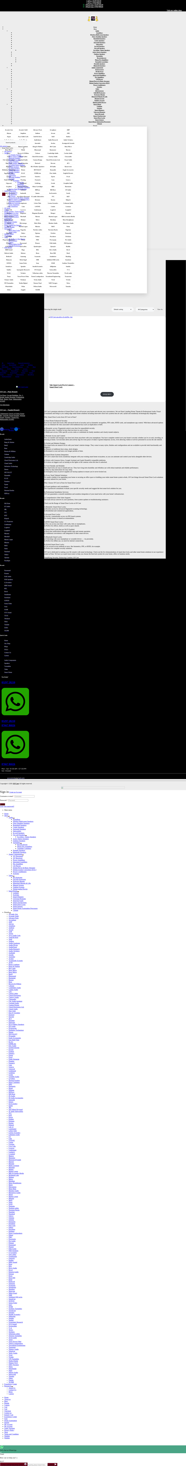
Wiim (10, 1370)
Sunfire (11, 1320)
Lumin (11, 1142)
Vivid (10, 1355)
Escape (11, 1049)
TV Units (7, 342)
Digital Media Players (15, 244)
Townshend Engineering (17, 1345)
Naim (10, 1202)
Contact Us (12, 1390)
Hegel (11, 1088)
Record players (22, 845)
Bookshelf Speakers (15, 160)
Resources (7, 1386)
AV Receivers (13, 194)
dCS (10, 1019)
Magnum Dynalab (15, 1160)
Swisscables (13, 1326)
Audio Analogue (14, 943)
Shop (6, 816)
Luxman (11, 1144)
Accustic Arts (13, 914)
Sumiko (11, 1318)
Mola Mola (12, 1189)
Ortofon (11, 1220)
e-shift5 (22, 365)
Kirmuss (11, 1121)
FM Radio (30, 365)
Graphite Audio (14, 1077)
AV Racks (7, 208)
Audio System (10, 363)
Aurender (12, 957)
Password (4, 800)
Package (17, 368)
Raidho (11, 1260)
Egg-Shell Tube (14, 1040)
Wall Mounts (8, 247)
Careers (11, 1394)
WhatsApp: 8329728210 (94, 5)
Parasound (12, 1245)
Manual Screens (18, 885)
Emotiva (11, 1053)
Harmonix (12, 1086)
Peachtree (12, 1229)
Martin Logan (13, 1171)
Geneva (11, 1067)
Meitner (11, 1177)
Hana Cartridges (14, 1082)
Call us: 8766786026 (93, 3)
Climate (15, 910)
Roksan (11, 1274)
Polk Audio (12, 1249)
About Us (12, 1388)
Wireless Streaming (6, 376)
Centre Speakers (13, 162)
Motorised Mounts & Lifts (22, 883)
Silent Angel (13, 1293)
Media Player (8, 220)
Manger (11, 1162)
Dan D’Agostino (14, 1013)
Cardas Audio (13, 990)
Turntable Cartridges (23, 187)
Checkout (7, 1411)
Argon (11, 933)
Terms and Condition (11, 1434)
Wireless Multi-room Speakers (23, 821)
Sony (10, 1305)
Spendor (11, 1312)
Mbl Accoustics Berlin (16, 1173)
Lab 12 (11, 1127)
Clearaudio (12, 999)
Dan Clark (12, 1011)
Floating (11, 1061)
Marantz (11, 1164)
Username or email (7, 796)
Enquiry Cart (8, 1415)
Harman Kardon (14, 1080)
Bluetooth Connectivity (24, 363)
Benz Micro (13, 970)
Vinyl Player (31, 374)
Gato (10, 1065)
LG (10, 1137)
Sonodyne (12, 1299)
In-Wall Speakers (14, 167)
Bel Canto (12, 968)
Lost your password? (7, 806)
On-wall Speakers (19, 835)
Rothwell (12, 1282)
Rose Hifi (12, 1278)
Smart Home (8, 229)
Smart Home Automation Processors (25, 908)
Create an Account (15, 792)
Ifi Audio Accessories (16, 1098)
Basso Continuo (14, 964)
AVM (10, 962)
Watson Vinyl (13, 1363)
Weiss (11, 1367)
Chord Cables (13, 993)
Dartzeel (11, 1015)
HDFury (11, 1092)
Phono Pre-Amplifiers (20, 183)
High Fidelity (5, 366)
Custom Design (14, 1005)
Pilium (11, 1235)
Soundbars (12, 174)
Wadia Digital (13, 1361)
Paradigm (12, 1224)
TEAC (11, 1330)
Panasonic (12, 1222)
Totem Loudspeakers (16, 1343)
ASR (10, 932)
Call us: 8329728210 (93, 1)
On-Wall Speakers (14, 168)
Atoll (10, 939)
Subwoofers (12, 175)
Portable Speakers (14, 172)
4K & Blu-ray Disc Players (17, 239)
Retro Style (25, 370)
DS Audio (12, 1026)
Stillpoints (12, 1316)
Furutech (12, 1063)
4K (2, 363)
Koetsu (11, 1123)
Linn (10, 1138)
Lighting (7, 301)
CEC (10, 991)
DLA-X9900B (12, 365)
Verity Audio (13, 1353)
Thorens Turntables (15, 1336)
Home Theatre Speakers (11, 217)
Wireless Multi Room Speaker (18, 189)
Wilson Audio (13, 1372)
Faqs (6, 1419)
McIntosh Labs (14, 1175)
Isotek (11, 1106)
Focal (10, 1057)
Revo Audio (13, 1268)
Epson (11, 1055)
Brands (6, 1403)
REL (10, 1266)
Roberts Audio (14, 1272)
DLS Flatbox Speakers (16, 1024)
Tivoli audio (13, 1338)
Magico (11, 1156)
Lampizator (12, 1129)
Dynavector (13, 1028)
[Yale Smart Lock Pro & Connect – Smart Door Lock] (107, 348)
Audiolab (12, 953)
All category (8, 151)
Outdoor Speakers (14, 170)
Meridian (12, 1181)
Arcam (11, 930)
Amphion (12, 926)
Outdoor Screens (18, 887)
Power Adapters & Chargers (12, 225)
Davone (11, 1017)
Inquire (6, 1422)
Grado (11, 1075)
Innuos (11, 1102)
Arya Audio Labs (14, 935)
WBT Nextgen (14, 1365)
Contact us (8, 1413)
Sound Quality (13, 372)
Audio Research (14, 949)
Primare (11, 1243)
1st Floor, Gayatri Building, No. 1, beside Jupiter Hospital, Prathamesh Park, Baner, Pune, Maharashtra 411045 (12, 398)
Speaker (23, 372)
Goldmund (12, 1071)
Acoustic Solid (14, 916)
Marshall (12, 1167)
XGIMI (11, 1382)
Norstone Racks (14, 1210)
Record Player (14, 370)
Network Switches (14, 203)
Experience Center (10, 1384)
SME (10, 1295)
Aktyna (11, 924)
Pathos (11, 1227)
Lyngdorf (12, 1154)
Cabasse (11, 986)
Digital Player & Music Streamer (24, 868)
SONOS (11, 1301)
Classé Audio (13, 1009)
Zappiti (11, 1380)
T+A (10, 1328)
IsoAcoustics (13, 1104)
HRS (10, 1084)
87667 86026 (8, 725)
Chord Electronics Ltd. (16, 1007)
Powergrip (12, 1239)
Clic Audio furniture (15, 1001)
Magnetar (12, 1158)
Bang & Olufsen (14, 966)
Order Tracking (9, 1428)
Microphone (8, 313)
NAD (10, 1204)
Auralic (11, 955)
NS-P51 (9, 368)
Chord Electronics (15, 995)
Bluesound (12, 976)
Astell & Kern (13, 937)
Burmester (12, 978)
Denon (11, 1032)
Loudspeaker (8, 218)
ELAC (11, 1042)
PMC (10, 1237)
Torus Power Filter (15, 1341)
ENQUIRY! (107, 394)
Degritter (12, 1020)
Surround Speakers (14, 177)
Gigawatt (12, 1069)
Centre (3, 365)
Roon (10, 1276)
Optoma (11, 1218)
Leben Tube (13, 1131)
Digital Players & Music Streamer (19, 198)
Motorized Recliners (10, 317)
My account (8, 1424)
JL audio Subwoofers (16, 1111)
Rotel (10, 1280)
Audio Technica (14, 951)
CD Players (12, 196)
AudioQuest (13, 947)
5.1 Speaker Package (15, 155)
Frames (6, 210)
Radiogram (4, 370)
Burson (11, 980)
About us (7, 1399)
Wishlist (7, 1436)
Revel (11, 1270)
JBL (10, 1107)
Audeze (11, 941)
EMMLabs (12, 1044)
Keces (11, 1117)
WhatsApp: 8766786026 (94, 7)
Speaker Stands (9, 234)
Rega (10, 1264)
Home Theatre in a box (11, 213)
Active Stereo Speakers (16, 156)
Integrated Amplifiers (15, 201)
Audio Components (10, 191)
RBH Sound (13, 1262)
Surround (10, 374)
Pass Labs (12, 1225)
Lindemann (12, 1150)
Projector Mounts (19, 881)
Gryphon (12, 1078)
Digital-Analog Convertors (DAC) (19, 199)
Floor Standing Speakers (21, 823)
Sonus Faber (13, 1303)
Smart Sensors (18, 906)
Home (6, 814)
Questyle (12, 1258)
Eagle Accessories (15, 1038)
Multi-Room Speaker (10, 222)
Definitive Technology (16, 1030)
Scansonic (12, 1285)
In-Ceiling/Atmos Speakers (17, 165)
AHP (10, 922)
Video (6, 237)
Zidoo (11, 1378)
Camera (11, 242)
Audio (6, 153)
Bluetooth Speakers (14, 158)
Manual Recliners (10, 307)
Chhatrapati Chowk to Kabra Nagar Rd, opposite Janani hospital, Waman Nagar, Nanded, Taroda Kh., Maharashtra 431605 (12, 416)
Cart (5, 1407)
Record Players (21, 186)
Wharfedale (12, 1369)
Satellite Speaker (9, 227)
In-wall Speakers (18, 833)
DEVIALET (13, 1034)
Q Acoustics (13, 1253)
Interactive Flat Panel (11, 297)
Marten (11, 1169)
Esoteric (11, 1051)
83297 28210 (8, 682)
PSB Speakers (13, 1251)
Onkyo (11, 1216)
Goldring (12, 1073)
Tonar (11, 1340)
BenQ (11, 974)
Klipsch (11, 1125)
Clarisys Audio (14, 997)
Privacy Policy (9, 1430)
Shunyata (12, 1291)
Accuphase (12, 920)
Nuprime (12, 1212)
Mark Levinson (14, 1166)
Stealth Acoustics (14, 1314)
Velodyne (12, 1351)
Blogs (11, 1392)
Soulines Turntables (15, 1309)
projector (25, 368)
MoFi (10, 1200)
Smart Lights (13, 232)
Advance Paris (14, 918)
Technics (12, 1332)
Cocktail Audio (14, 1003)
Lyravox (11, 1148)
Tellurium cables (14, 1334)
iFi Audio (12, 1096)
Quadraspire (13, 1256)
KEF (10, 1115)
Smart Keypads (18, 901)
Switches (16, 874)
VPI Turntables (14, 1359)
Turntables (16, 180)
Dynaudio (12, 1036)
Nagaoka (12, 1206)
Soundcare (12, 1311)
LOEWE (12, 1140)
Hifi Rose (12, 1094)
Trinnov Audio (14, 1349)
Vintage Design (20, 374)
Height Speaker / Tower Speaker (14, 211)
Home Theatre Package (11, 215)
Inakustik (12, 1100)
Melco (11, 1179)
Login (2, 804)
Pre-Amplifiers (13, 206)
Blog (6, 1401)
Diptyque (12, 1022)
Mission (11, 1198)
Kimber (11, 1119)
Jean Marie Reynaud (16, 1109)
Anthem (11, 928)
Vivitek (11, 1357)
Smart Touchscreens (20, 903)
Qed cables (12, 1254)
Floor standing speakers (16, 163)
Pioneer (11, 1247)
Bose (10, 982)
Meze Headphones (15, 1183)
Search (3, 194)
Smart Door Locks (14, 230)
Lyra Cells (12, 1146)
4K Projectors (13, 241)
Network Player (9, 223)
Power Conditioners (19, 872)
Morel (11, 1195)
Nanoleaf (12, 1214)
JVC (28, 366)
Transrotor (12, 1347)
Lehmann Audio (14, 1135)
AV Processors (13, 192)
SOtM (11, 1307)
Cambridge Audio (15, 988)
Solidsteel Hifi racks (15, 1297)
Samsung (12, 1283)
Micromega (12, 1187)
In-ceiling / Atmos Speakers (26, 837)
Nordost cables (14, 1208)
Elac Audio (12, 1046)
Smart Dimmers (18, 897)
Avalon (11, 959)
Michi (11, 1185)
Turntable (12, 179)
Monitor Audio (14, 1191)
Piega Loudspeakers (15, 1233)
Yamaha (17, 376)
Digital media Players (20, 889)
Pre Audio (12, 1241)
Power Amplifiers (14, 204)
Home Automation (10, 1421)
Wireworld (12, 1374)
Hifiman (11, 1090)
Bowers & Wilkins (15, 984)
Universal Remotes (19, 899)
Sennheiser (12, 1287)
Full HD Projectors (14, 246)
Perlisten (11, 1231)
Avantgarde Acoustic (16, 961)
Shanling (12, 1289)
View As (160, 309)
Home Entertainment (17, 366)
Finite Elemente (14, 1059)
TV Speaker (8, 235)
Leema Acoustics (14, 1133)
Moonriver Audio (14, 1193)
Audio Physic (13, 945)
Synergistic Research (16, 1322)
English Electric (14, 1048)
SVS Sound (13, 1324)
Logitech (12, 1152)
